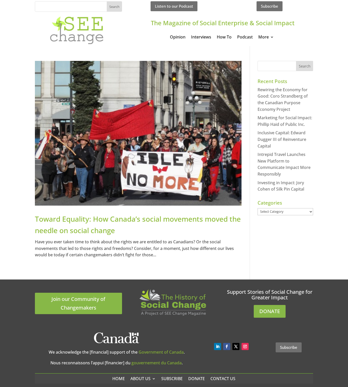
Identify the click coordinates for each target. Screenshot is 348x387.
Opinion (177, 37)
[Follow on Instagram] (245, 346)
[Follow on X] (235, 346)
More (263, 37)
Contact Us (222, 378)
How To (224, 37)
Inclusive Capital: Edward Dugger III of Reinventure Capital (282, 139)
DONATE (269, 311)
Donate (196, 378)
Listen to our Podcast (174, 6)
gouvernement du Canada (156, 363)
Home (118, 378)
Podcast (245, 37)
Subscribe (269, 6)
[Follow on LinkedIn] (217, 346)
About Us (140, 378)
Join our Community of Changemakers (78, 303)
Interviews (201, 37)
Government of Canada (161, 352)
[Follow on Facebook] (226, 346)
